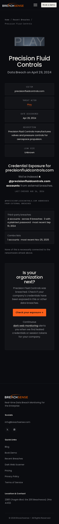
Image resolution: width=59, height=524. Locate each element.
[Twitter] (7, 429)
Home (7, 20)
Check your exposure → (29, 312)
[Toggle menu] (35, 5)
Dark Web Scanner (14, 464)
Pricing (8, 470)
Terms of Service (14, 482)
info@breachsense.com (17, 422)
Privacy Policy (12, 476)
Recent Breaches (21, 20)
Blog (7, 446)
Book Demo (11, 452)
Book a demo (49, 5)
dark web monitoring (25, 325)
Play (29, 104)
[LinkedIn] (14, 429)
